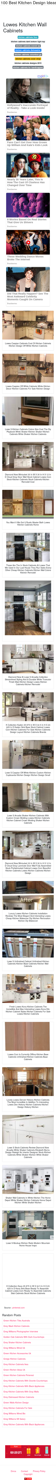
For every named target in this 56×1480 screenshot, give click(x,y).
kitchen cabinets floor (28, 37)
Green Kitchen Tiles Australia (16, 1320)
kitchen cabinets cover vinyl (28, 58)
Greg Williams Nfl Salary (14, 1418)
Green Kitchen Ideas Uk (14, 1369)
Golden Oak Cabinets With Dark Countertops (23, 1336)
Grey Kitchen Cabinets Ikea (15, 1364)
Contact (24, 1471)
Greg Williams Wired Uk (14, 1347)
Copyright (28, 1474)
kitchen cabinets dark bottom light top (28, 41)
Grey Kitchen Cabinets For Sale (17, 1408)
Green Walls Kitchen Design (16, 1402)
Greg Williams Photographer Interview (20, 1331)
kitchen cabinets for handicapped (28, 67)
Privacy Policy (39, 1471)
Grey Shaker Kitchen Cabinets (17, 1342)
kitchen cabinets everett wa (28, 45)
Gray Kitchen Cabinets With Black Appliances (23, 1424)
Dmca (13, 1471)
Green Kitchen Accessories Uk (17, 1353)
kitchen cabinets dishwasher (28, 50)
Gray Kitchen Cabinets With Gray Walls (21, 1391)
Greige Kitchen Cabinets (14, 1358)
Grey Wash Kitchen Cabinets (16, 1326)
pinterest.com (18, 1307)
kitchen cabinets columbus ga (28, 54)
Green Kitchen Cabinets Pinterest (18, 1375)
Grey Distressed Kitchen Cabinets (18, 1397)
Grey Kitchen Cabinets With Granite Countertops (25, 1380)
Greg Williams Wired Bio (14, 1413)
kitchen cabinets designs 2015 (28, 63)
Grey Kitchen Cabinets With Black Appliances (23, 1386)
